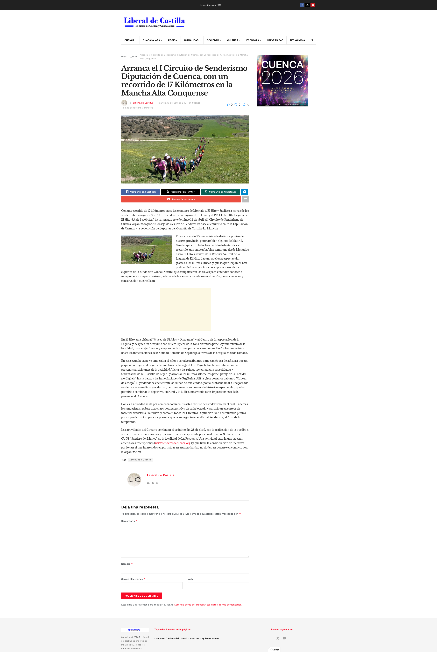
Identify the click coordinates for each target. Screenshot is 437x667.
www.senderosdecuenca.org (172, 443)
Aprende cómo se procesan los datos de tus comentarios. (208, 604)
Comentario (129, 520)
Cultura (232, 40)
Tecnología (297, 40)
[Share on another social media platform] (245, 199)
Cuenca (129, 40)
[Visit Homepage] (154, 23)
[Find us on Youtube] (313, 5)
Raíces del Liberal (177, 638)
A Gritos (194, 638)
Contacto (159, 638)
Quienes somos (210, 638)
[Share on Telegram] (244, 192)
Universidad (275, 40)
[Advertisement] (185, 309)
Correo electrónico (133, 579)
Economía (252, 40)
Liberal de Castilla (143, 102)
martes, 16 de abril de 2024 (173, 102)
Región (172, 40)
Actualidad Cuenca (140, 460)
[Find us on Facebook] (302, 5)
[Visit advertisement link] (254, 23)
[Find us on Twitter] (307, 5)
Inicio (123, 57)
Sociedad (213, 40)
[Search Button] (312, 40)
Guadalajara (151, 40)
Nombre (127, 563)
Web (190, 579)
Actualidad (191, 40)
